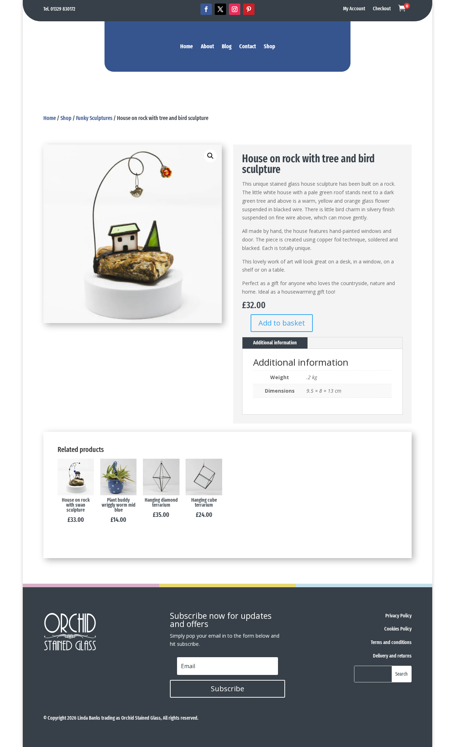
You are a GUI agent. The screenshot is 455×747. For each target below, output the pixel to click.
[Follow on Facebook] (206, 9)
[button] (210, 155)
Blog (226, 47)
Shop (269, 47)
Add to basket (281, 323)
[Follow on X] (220, 9)
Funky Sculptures (94, 118)
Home (186, 47)
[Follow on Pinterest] (249, 9)
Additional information (275, 343)
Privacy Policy (398, 616)
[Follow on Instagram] (234, 9)
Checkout (382, 9)
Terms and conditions (391, 642)
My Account (354, 9)
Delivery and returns (392, 656)
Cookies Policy (398, 629)
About (207, 47)
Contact (247, 47)
